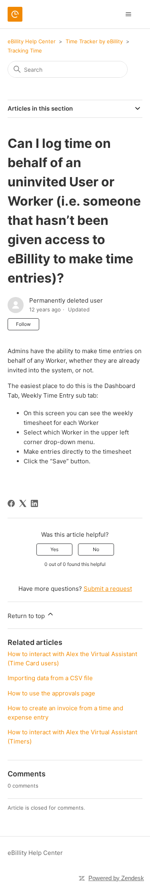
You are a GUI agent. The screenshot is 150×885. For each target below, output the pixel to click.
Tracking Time (25, 50)
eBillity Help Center (32, 41)
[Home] (15, 14)
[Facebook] (11, 503)
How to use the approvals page (51, 693)
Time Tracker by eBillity (94, 41)
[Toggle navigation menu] (128, 14)
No (96, 549)
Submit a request (108, 588)
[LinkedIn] (34, 503)
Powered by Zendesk (116, 878)
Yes (54, 549)
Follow (23, 324)
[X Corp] (22, 503)
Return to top (27, 616)
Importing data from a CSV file (50, 678)
